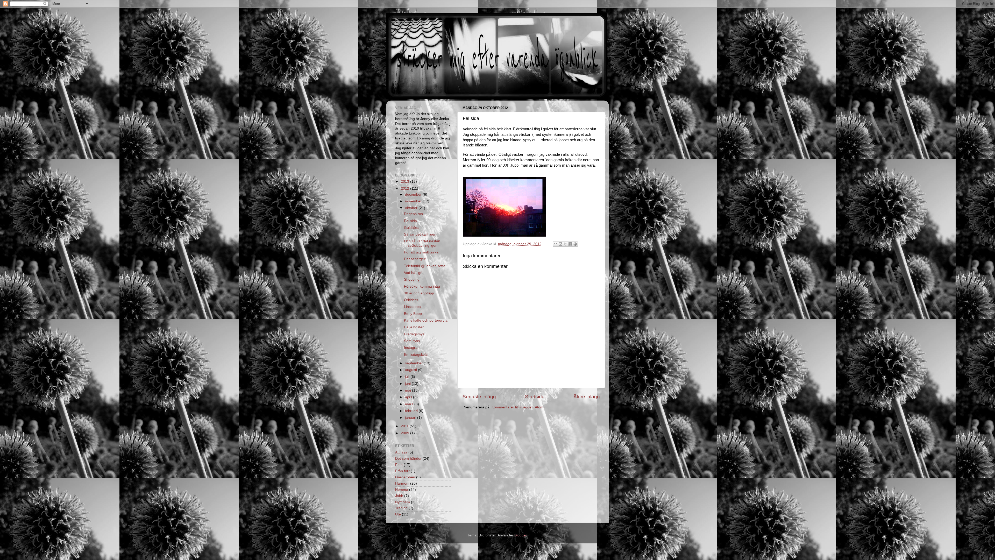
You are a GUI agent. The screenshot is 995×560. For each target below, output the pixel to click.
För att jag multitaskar (422, 252)
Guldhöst (411, 228)
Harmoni (402, 483)
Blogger (520, 535)
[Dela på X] (565, 244)
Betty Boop (413, 314)
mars (409, 404)
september (414, 363)
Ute (398, 514)
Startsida (535, 396)
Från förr (402, 471)
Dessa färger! (415, 259)
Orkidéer (411, 300)
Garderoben (405, 477)
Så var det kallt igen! (420, 234)
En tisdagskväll (416, 355)
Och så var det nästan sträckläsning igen (422, 243)
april (409, 397)
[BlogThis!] (560, 244)
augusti (411, 370)
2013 (405, 181)
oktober (411, 208)
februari (412, 411)
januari (411, 418)
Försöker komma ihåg (422, 286)
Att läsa (401, 452)
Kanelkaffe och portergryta (425, 320)
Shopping (412, 279)
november (414, 201)
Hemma (401, 490)
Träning (401, 508)
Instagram (412, 348)
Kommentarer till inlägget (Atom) (518, 407)
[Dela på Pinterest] (575, 244)
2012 (405, 188)
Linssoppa (412, 307)
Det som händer (408, 458)
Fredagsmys (414, 334)
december (414, 194)
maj (408, 390)
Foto (399, 465)
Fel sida (410, 221)
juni (408, 384)
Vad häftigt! (413, 273)
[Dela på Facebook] (570, 244)
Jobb (399, 496)
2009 (405, 433)
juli (407, 377)
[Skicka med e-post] (555, 244)
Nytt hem (402, 502)
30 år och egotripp (419, 293)
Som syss (412, 341)
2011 (405, 426)
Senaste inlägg (479, 396)
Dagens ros (413, 214)
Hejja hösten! (414, 327)
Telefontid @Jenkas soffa (424, 266)
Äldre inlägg (586, 396)
